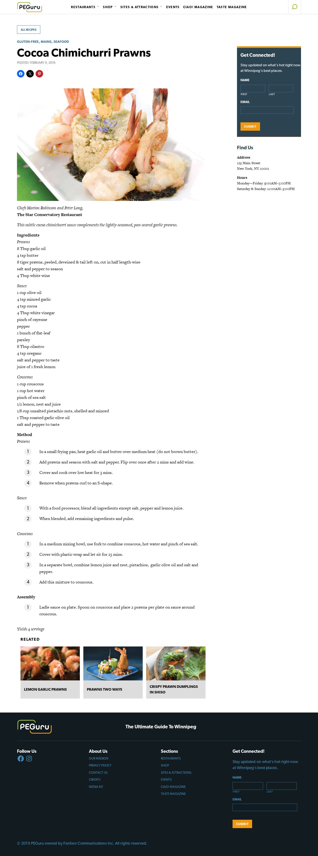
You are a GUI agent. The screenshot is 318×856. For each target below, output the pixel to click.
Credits (94, 779)
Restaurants (83, 7)
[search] (294, 7)
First (244, 94)
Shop (108, 7)
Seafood (61, 41)
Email (245, 102)
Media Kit (96, 787)
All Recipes (29, 29)
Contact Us (98, 772)
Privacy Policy (100, 765)
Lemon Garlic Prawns (45, 689)
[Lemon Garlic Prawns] (50, 663)
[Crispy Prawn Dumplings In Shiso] (176, 663)
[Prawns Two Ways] (113, 663)
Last (272, 94)
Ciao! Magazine (198, 7)
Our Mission (98, 758)
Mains (46, 41)
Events (173, 7)
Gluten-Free (28, 41)
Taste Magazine (232, 7)
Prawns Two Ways (104, 689)
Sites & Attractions (139, 7)
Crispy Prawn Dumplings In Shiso (174, 689)
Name (245, 80)
